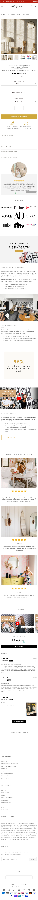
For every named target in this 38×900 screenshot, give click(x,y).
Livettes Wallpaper (14, 882)
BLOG (30, 882)
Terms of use (4, 776)
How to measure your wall (8, 766)
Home (3, 12)
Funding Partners (6, 802)
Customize (4, 768)
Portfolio (4, 795)
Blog (2, 807)
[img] (4, 658)
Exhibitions (4, 805)
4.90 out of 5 (23, 640)
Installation (11, 437)
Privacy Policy (5, 778)
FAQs (2, 771)
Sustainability (5, 800)
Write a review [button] (19, 646)
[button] (16, 73)
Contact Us (4, 761)
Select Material (19, 81)
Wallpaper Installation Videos (9, 763)
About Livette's (5, 790)
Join (32, 859)
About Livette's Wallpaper (19, 886)
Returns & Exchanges (7, 773)
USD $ (18, 871)
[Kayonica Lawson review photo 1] (31, 709)
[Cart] (31, 6)
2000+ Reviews (5, 793)
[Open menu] (3, 6)
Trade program (5, 810)
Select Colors (19, 98)
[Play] (19, 42)
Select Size (19, 90)
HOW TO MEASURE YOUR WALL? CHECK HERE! (19, 129)
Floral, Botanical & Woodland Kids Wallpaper (15, 14)
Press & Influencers (7, 797)
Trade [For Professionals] (19, 884)
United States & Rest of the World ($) (18, 877)
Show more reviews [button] (19, 721)
